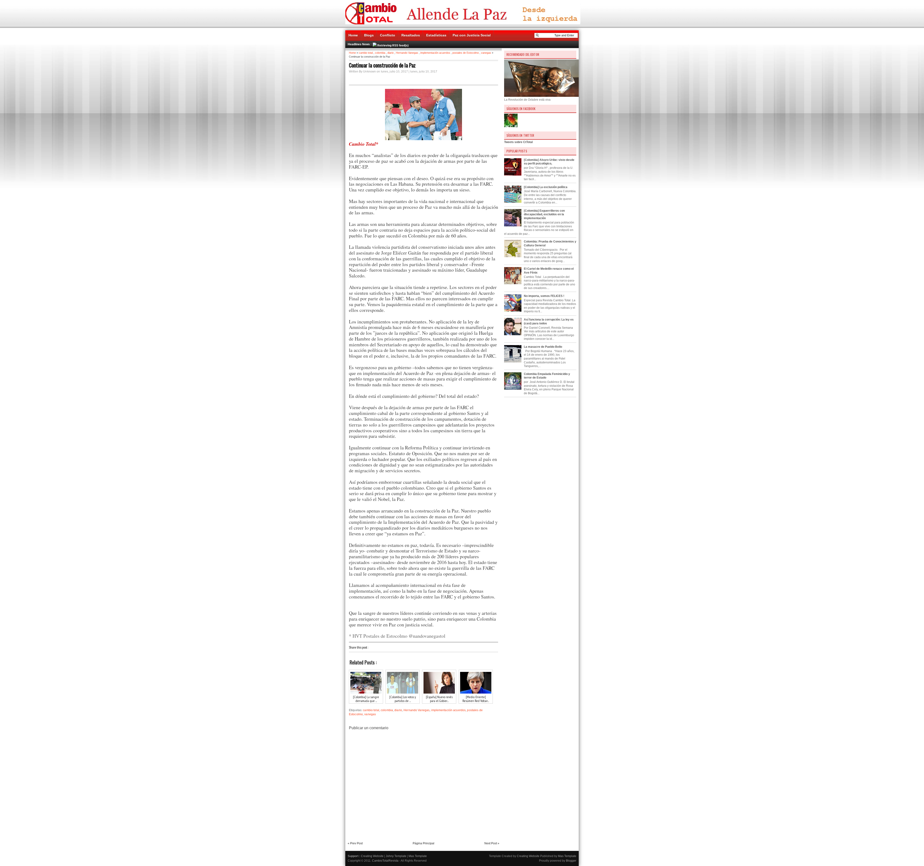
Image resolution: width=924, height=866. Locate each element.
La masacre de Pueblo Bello (543, 346)
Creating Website (372, 856)
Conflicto (387, 35)
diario (390, 52)
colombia (380, 52)
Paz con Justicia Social (472, 35)
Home (353, 35)
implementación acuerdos (435, 52)
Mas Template (418, 856)
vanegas (486, 52)
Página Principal (423, 843)
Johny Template (396, 856)
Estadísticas (436, 35)
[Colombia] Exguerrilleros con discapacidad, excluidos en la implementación (544, 214)
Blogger (571, 860)
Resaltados (410, 35)
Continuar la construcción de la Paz (382, 65)
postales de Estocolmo (465, 52)
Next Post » (491, 843)
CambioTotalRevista (385, 860)
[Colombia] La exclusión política (545, 187)
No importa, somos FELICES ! (544, 296)
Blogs (369, 35)
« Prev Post (355, 843)
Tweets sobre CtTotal (518, 142)
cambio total (366, 52)
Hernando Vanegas (407, 52)
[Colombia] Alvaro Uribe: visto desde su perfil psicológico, (549, 161)
